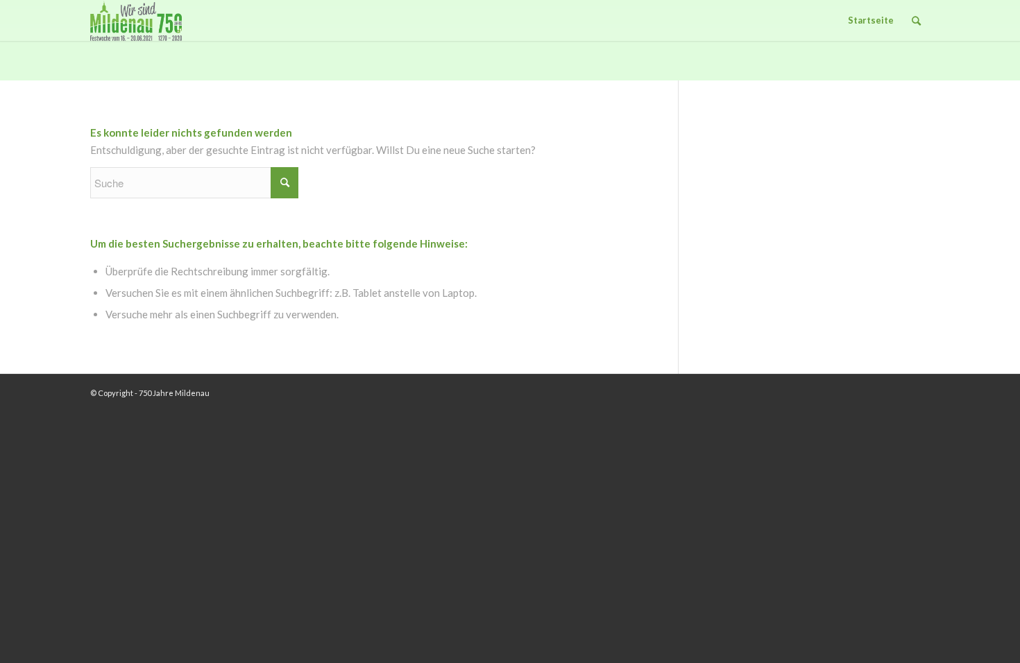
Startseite (871, 20)
